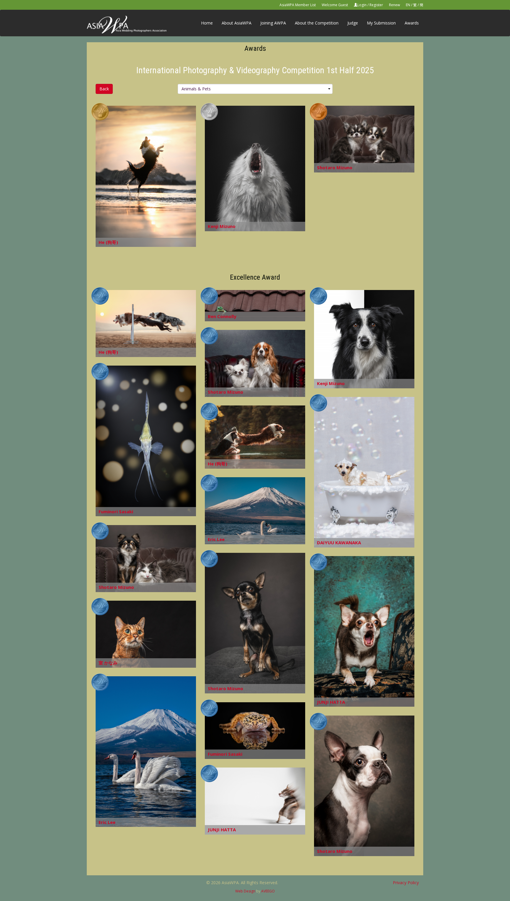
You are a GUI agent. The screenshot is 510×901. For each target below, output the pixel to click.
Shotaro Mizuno (334, 167)
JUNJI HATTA (331, 702)
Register (376, 4)
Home (207, 23)
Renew (394, 4)
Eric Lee (216, 539)
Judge (352, 23)
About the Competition (317, 23)
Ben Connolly (222, 316)
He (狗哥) (108, 242)
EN (408, 4)
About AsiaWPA (236, 23)
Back (104, 89)
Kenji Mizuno (222, 226)
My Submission (381, 23)
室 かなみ (108, 663)
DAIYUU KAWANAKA (339, 542)
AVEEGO (268, 891)
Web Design (245, 891)
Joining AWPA (273, 23)
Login (362, 4)
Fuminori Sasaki (116, 511)
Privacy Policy (406, 882)
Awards (412, 23)
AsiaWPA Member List (297, 4)
